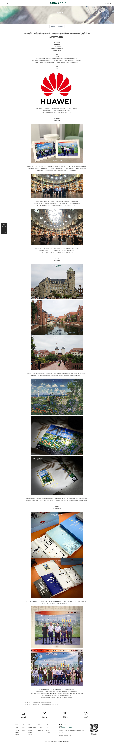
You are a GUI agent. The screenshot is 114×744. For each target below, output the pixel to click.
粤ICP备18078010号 (65, 741)
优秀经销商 (48, 732)
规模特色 (17, 732)
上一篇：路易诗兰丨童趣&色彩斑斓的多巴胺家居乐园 (38, 702)
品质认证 (30, 732)
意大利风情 (60, 26)
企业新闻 (53, 26)
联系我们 (107, 3)
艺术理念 (17, 730)
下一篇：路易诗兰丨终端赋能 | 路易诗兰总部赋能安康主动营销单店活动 (41, 704)
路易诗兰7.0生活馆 (32, 727)
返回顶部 (4, 232)
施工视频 (47, 730)
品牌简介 (17, 727)
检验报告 (30, 734)
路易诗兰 (23, 727)
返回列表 (4, 226)
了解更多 (17, 734)
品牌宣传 (47, 727)
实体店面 (30, 730)
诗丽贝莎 (23, 730)
